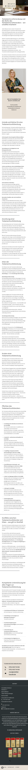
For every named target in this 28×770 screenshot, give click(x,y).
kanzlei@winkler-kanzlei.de (8, 708)
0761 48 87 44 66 (14, 667)
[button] (2, 767)
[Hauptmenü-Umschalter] (25, 2)
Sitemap (17, 767)
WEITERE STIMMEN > (14, 733)
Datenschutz (11, 767)
